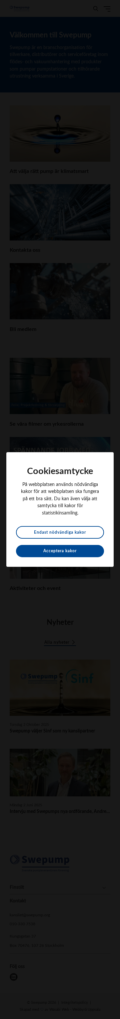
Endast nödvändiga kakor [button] (60, 532)
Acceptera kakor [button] (60, 551)
